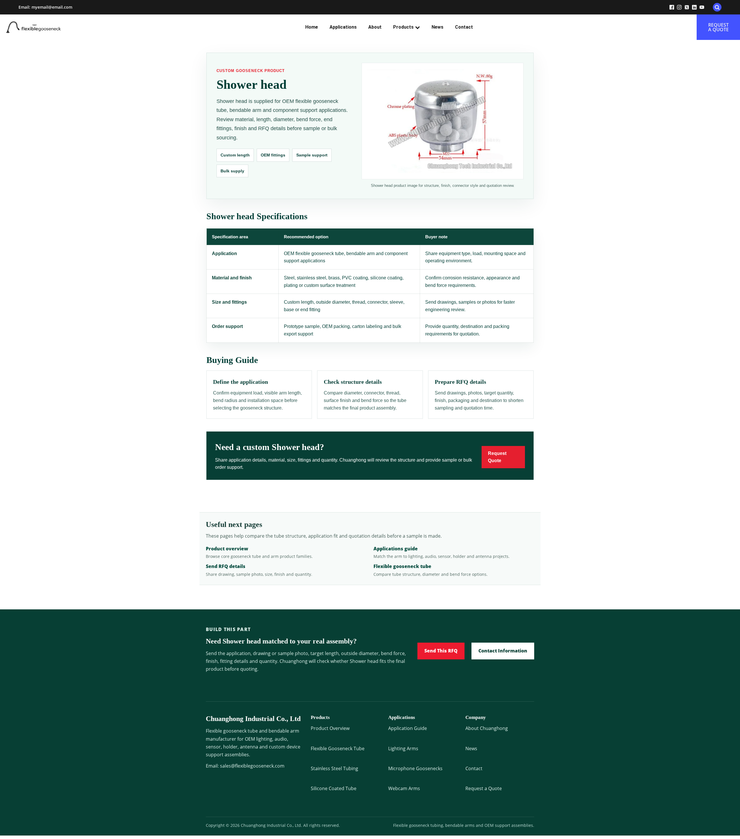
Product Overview (330, 728)
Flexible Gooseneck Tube (338, 748)
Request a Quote (483, 788)
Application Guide (407, 728)
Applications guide (395, 548)
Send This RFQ (441, 651)
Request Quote (497, 457)
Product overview (227, 548)
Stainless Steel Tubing (334, 768)
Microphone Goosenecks (415, 768)
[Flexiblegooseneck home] (44, 27)
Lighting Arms (403, 748)
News (437, 27)
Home (311, 27)
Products (403, 27)
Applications (343, 27)
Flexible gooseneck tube (402, 566)
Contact (464, 27)
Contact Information (502, 651)
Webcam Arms (404, 788)
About (375, 27)
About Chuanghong (486, 728)
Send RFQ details (225, 566)
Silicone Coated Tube (333, 788)
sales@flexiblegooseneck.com (252, 766)
